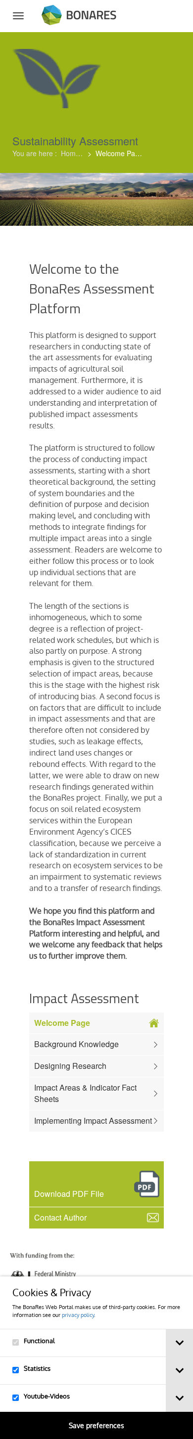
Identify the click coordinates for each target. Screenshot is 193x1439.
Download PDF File (70, 1193)
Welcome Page (62, 1022)
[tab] (179, 1342)
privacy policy (78, 1314)
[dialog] (96, 1357)
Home (72, 153)
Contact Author (60, 1217)
